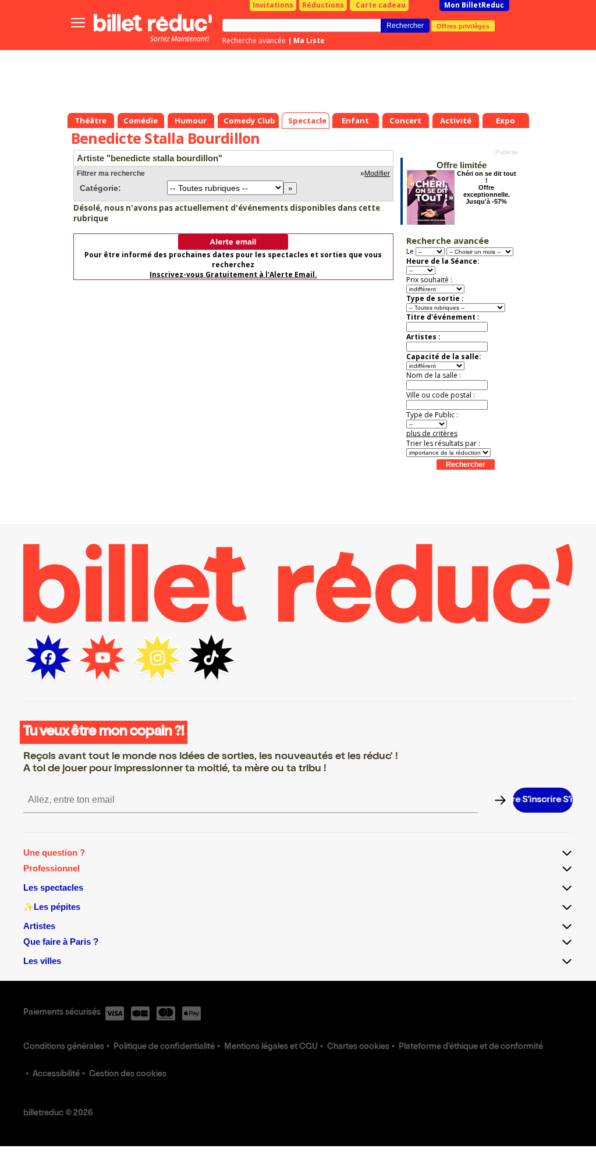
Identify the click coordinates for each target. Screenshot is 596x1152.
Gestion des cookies (127, 1075)
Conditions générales (63, 1047)
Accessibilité (56, 1075)
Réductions (323, 5)
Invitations (273, 5)
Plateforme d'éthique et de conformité (471, 1047)
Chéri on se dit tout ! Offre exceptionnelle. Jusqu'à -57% (486, 187)
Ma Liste (309, 40)
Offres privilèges (463, 25)
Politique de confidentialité (164, 1047)
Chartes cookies (358, 1047)
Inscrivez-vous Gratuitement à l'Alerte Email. (233, 274)
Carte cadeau (381, 5)
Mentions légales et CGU (271, 1047)
